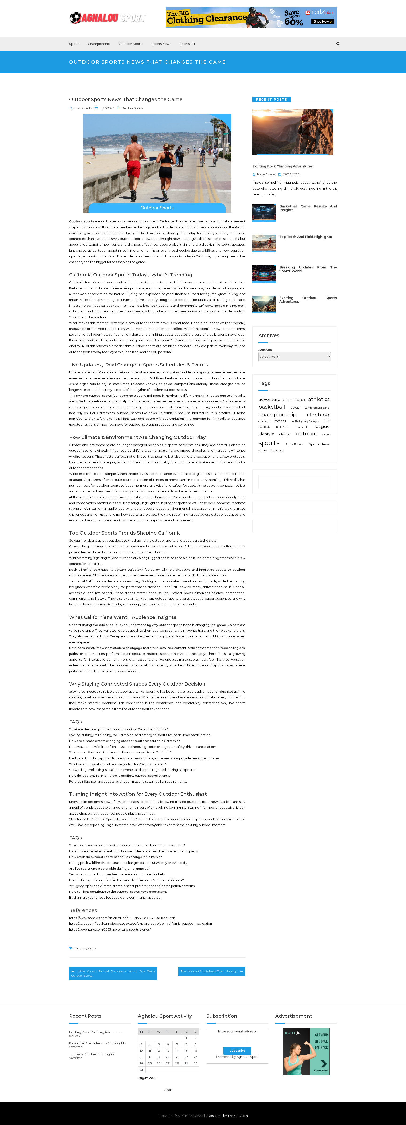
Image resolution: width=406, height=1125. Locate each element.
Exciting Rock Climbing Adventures (282, 166)
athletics (319, 399)
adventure (269, 399)
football (280, 421)
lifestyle (266, 433)
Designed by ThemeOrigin (227, 1115)
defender (263, 421)
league (322, 426)
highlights (302, 427)
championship (277, 414)
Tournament (276, 450)
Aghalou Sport (248, 1057)
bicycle (295, 407)
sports (92, 948)
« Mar (167, 1090)
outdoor (79, 948)
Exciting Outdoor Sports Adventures (308, 299)
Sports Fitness (294, 444)
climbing (318, 414)
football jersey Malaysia (305, 421)
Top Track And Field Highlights (305, 236)
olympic (285, 434)
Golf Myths (282, 427)
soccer (326, 434)
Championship (99, 44)
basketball (271, 407)
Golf (327, 421)
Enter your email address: (237, 1031)
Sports (74, 44)
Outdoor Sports (131, 44)
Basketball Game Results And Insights (308, 208)
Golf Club (264, 427)
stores (262, 450)
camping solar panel (317, 407)
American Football (294, 400)
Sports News (161, 44)
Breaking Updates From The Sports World (308, 269)
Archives (265, 349)
